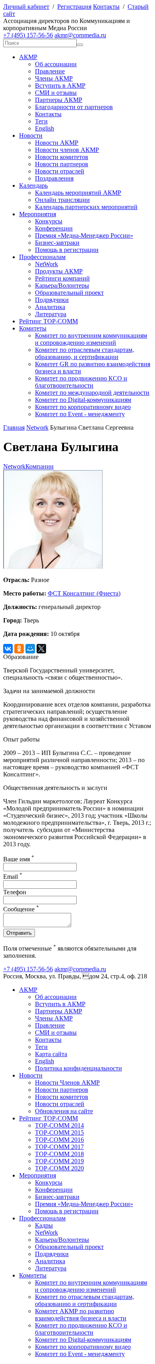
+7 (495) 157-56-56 (28, 35)
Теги (41, 121)
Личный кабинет (26, 6)
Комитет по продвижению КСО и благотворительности (81, 382)
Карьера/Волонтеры (62, 285)
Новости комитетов (61, 157)
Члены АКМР (54, 78)
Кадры (44, 1225)
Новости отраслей (59, 171)
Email (12, 876)
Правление (50, 71)
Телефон (14, 892)
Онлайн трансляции (62, 199)
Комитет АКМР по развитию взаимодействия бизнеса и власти (80, 1315)
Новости (31, 135)
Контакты (106, 6)
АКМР (28, 57)
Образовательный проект (69, 292)
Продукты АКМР (59, 271)
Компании (39, 466)
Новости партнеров (61, 164)
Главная (14, 427)
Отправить (19, 933)
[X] (41, 648)
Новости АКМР (56, 142)
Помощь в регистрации (67, 249)
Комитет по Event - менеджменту (80, 414)
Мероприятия (37, 214)
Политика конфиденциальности (78, 1068)
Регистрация (74, 6)
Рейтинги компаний (62, 278)
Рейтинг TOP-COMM (48, 321)
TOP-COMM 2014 (59, 1125)
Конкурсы (48, 221)
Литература (50, 314)
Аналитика (50, 307)
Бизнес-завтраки (57, 242)
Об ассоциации (56, 64)
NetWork (46, 264)
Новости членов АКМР (67, 149)
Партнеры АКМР (58, 99)
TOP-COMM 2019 (59, 1161)
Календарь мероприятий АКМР (78, 192)
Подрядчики (52, 299)
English (44, 128)
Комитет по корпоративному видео (83, 406)
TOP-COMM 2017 (59, 1146)
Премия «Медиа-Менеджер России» (84, 235)
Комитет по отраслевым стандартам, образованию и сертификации (84, 1300)
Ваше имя (18, 859)
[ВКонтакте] (8, 648)
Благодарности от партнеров (74, 107)
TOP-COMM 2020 (59, 1168)
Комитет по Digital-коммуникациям (83, 399)
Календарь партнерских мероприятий (86, 207)
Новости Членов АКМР (67, 1082)
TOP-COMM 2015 (59, 1132)
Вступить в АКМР (60, 85)
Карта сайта (51, 1054)
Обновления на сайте (64, 1111)
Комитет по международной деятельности (92, 392)
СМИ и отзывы (56, 92)
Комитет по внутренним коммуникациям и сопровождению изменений (91, 339)
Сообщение (21, 909)
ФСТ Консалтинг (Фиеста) (84, 593)
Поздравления (54, 178)
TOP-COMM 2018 (59, 1154)
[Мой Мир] (30, 648)
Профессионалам (42, 257)
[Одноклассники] (19, 648)
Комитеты (32, 328)
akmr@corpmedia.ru (80, 35)
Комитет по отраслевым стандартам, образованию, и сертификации (84, 353)
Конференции (54, 228)
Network (37, 427)
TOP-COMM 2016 (59, 1139)
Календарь (33, 185)
